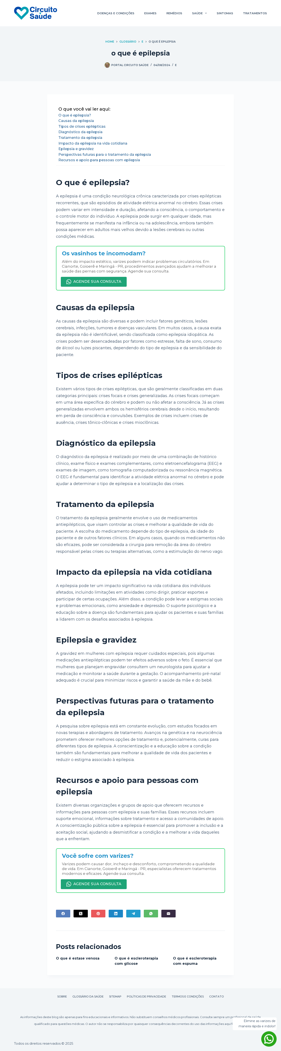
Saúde (197, 13)
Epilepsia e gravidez (76, 149)
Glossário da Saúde (88, 996)
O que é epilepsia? (74, 115)
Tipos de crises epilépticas (82, 126)
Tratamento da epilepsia (80, 138)
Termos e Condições (188, 996)
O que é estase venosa (77, 958)
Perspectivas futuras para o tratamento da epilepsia (104, 154)
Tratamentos (255, 13)
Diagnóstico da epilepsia (80, 132)
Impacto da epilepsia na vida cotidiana (92, 143)
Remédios (174, 13)
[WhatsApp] (151, 913)
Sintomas (225, 13)
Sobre (62, 996)
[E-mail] (168, 913)
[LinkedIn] (116, 913)
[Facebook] (63, 913)
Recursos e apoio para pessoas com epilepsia (99, 160)
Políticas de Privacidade (146, 996)
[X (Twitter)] (81, 913)
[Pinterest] (98, 913)
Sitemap (115, 996)
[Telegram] (133, 913)
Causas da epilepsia (76, 121)
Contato (216, 996)
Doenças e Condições (115, 13)
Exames (150, 13)
